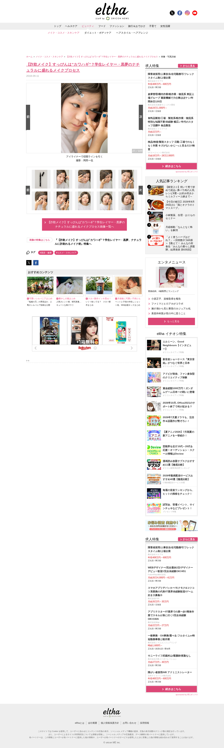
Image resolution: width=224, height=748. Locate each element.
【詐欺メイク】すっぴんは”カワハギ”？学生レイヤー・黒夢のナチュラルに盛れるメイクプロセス (112, 56)
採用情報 (144, 723)
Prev (28, 117)
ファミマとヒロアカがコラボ (167, 303)
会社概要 (92, 723)
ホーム (29, 56)
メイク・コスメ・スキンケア (63, 32)
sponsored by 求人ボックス (187, 172)
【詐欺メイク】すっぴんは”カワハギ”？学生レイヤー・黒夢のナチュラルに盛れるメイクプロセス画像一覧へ (86, 224)
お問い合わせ (129, 723)
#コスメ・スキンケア (66, 252)
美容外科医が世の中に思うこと (168, 313)
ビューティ (88, 26)
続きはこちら (173, 166)
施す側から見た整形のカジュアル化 (171, 308)
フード (102, 26)
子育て (152, 26)
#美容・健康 (46, 252)
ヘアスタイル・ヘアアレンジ (132, 32)
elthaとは (79, 723)
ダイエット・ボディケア (97, 32)
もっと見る (173, 321)
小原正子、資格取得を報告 (166, 298)
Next (141, 117)
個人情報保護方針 (110, 723)
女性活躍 (165, 26)
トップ (57, 26)
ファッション (117, 26)
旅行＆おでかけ (136, 26)
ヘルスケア (71, 26)
